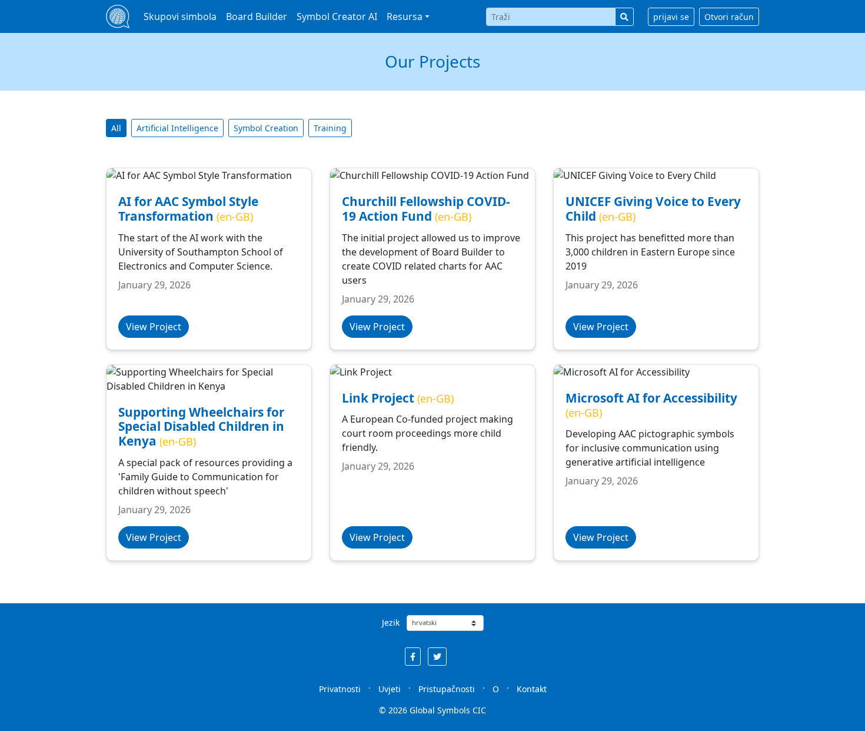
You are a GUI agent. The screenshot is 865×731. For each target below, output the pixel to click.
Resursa (404, 16)
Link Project (378, 398)
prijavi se (671, 16)
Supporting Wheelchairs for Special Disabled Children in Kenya (201, 427)
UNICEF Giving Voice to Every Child (653, 208)
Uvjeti (389, 689)
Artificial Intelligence (177, 128)
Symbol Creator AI (337, 16)
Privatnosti (340, 689)
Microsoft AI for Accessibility (651, 398)
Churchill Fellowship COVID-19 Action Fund (426, 208)
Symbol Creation (266, 128)
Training (330, 128)
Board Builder (256, 16)
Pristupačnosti (446, 689)
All (116, 128)
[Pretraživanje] (624, 17)
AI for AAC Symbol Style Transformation (188, 208)
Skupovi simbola (180, 16)
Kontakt (532, 689)
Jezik (391, 622)
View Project (153, 326)
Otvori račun (729, 16)
